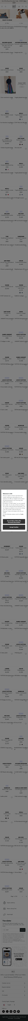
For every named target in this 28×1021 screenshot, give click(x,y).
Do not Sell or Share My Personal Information (14, 521)
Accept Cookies (14, 527)
